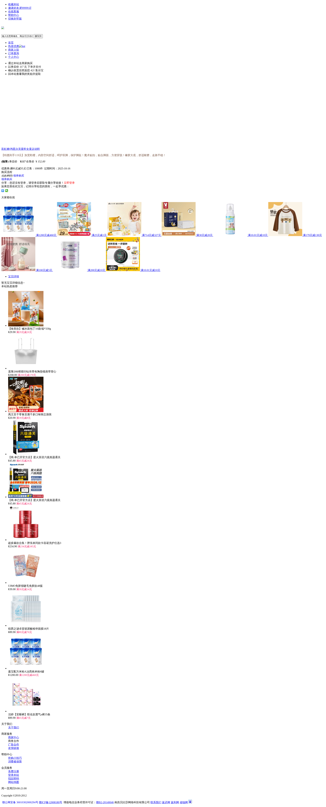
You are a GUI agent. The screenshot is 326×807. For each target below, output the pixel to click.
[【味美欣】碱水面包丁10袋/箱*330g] (25, 325)
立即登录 (69, 182)
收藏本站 (13, 4)
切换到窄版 (15, 18)
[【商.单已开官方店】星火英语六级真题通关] (25, 454)
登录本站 (13, 774)
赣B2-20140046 (105, 802)
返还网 (166, 802)
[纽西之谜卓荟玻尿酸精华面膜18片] (25, 625)
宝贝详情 (13, 276)
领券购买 (18, 175)
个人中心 (13, 56)
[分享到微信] (6, 190)
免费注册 (13, 771)
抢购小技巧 (15, 757)
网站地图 (13, 782)
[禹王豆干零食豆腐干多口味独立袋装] (25, 411)
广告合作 (13, 744)
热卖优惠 (13, 46)
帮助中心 (13, 15)
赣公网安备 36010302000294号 (20, 802)
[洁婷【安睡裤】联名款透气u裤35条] (25, 711)
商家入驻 (13, 49)
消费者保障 (15, 761)
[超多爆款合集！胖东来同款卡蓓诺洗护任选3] (25, 539)
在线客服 (13, 11)
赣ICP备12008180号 (50, 802)
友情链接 (13, 748)
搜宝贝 (38, 36)
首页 (11, 42)
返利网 (175, 802)
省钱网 (184, 802)
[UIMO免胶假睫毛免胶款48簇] (25, 582)
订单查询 (13, 53)
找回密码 (13, 778)
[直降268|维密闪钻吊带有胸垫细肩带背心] (25, 368)
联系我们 (155, 802)
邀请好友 (19, 7)
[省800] (2, 27)
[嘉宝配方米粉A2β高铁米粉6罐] (25, 668)
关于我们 (13, 727)
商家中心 (13, 737)
